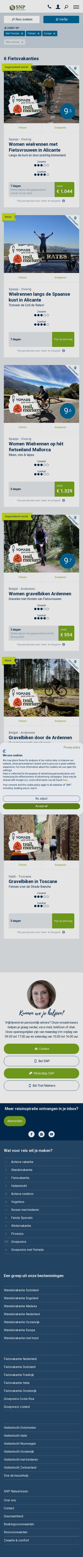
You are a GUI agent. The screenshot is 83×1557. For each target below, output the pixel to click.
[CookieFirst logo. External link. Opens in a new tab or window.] (4, 751)
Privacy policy (72, 747)
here (65, 780)
